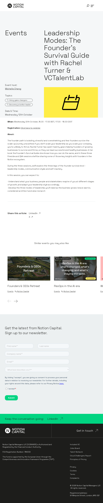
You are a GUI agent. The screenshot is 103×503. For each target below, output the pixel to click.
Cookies (73, 471)
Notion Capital (23, 291)
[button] (88, 5)
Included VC (75, 444)
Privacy (73, 467)
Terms (72, 474)
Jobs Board (75, 448)
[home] (16, 6)
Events (10, 291)
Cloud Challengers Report (80, 456)
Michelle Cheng (13, 88)
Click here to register (30, 128)
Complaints (74, 478)
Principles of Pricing (78, 459)
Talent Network (76, 452)
